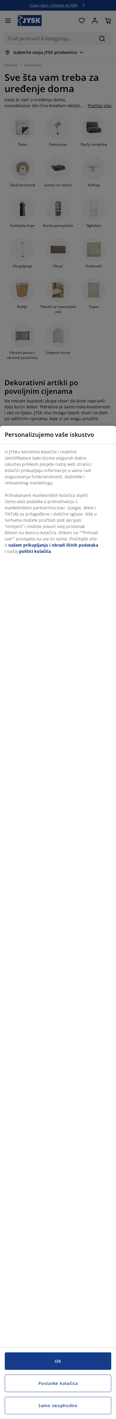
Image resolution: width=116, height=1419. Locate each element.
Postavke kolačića (58, 1383)
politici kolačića (35, 551)
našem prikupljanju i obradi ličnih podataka (53, 545)
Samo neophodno (58, 1405)
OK (58, 1361)
